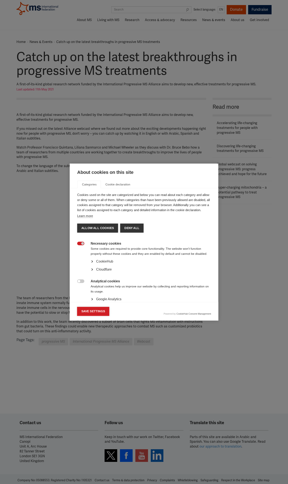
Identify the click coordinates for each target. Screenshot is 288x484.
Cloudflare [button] (104, 269)
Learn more (85, 216)
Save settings (93, 311)
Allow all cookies (97, 228)
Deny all (131, 228)
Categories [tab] (89, 184)
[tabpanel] (144, 273)
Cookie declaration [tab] (117, 184)
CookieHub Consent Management (193, 313)
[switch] (78, 244)
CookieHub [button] (104, 261)
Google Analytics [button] (108, 299)
